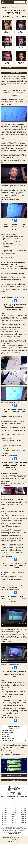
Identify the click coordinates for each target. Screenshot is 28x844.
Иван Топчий (21, 47)
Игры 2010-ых (9, 6)
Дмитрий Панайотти (7, 32)
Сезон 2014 (17, 6)
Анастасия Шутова (21, 63)
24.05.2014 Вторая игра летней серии (14, 72)
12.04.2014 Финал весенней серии (14, 67)
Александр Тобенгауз (7, 47)
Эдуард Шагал (7, 63)
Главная (3, 6)
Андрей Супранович (21, 32)
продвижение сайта (17, 842)
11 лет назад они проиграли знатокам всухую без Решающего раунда (13, 194)
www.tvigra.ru (14, 833)
